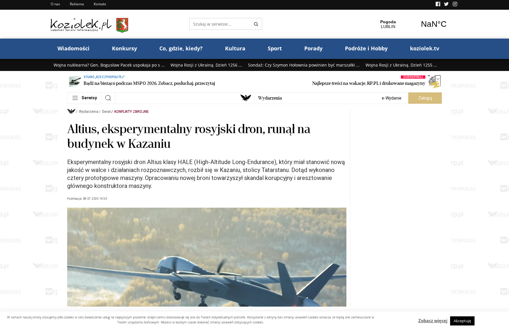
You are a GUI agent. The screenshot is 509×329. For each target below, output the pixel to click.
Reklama (77, 3)
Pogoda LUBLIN (411, 24)
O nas (55, 3)
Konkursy (124, 48)
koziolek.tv (424, 48)
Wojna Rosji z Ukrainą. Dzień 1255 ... (401, 65)
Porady (313, 48)
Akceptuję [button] (462, 320)
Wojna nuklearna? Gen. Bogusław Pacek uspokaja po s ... (109, 65)
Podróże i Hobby (366, 48)
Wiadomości (73, 48)
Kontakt (100, 3)
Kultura (235, 48)
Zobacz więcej (432, 320)
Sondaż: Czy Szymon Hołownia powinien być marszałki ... (304, 65)
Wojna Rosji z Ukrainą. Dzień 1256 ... (206, 65)
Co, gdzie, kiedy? (181, 48)
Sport (275, 48)
